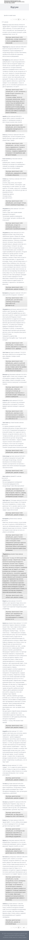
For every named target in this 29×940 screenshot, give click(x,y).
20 (24, 19)
